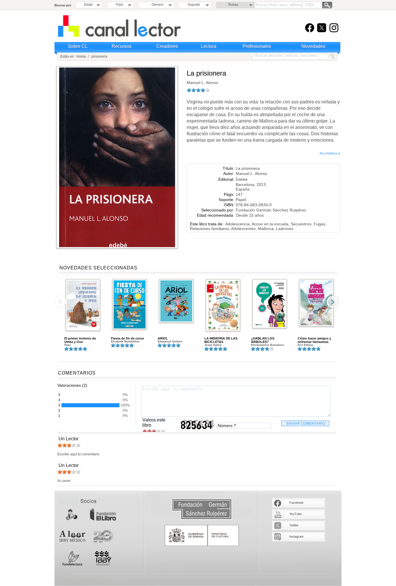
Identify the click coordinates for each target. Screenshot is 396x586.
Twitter (294, 525)
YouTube (295, 514)
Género (157, 5)
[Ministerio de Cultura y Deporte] (202, 535)
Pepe (67, 345)
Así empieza (328, 153)
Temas (233, 5)
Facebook (296, 502)
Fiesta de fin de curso (127, 338)
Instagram (296, 536)
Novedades (313, 46)
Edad (88, 5)
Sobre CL (78, 46)
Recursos (121, 46)
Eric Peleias (305, 345)
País (119, 5)
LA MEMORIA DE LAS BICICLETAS (220, 340)
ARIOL (163, 338)
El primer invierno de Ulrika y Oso (80, 340)
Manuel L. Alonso (202, 82)
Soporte (194, 5)
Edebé (242, 179)
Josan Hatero (213, 345)
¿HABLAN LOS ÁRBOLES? (262, 340)
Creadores (167, 46)
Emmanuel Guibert (170, 341)
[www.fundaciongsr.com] (201, 509)
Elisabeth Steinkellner (125, 341)
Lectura (208, 46)
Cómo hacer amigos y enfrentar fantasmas (314, 340)
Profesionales (257, 46)
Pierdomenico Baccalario (267, 345)
